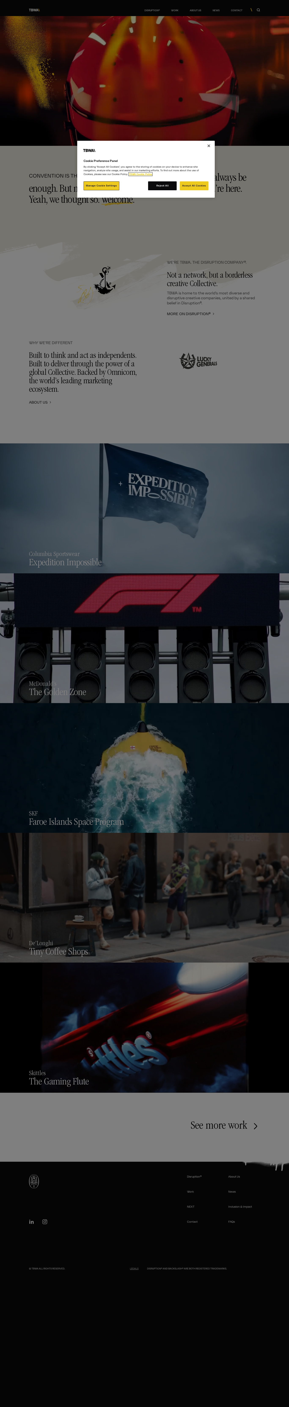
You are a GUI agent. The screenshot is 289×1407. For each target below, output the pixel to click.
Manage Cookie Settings (101, 185)
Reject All (162, 185)
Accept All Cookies (194, 185)
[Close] (208, 145)
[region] (146, 169)
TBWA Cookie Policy (140, 174)
